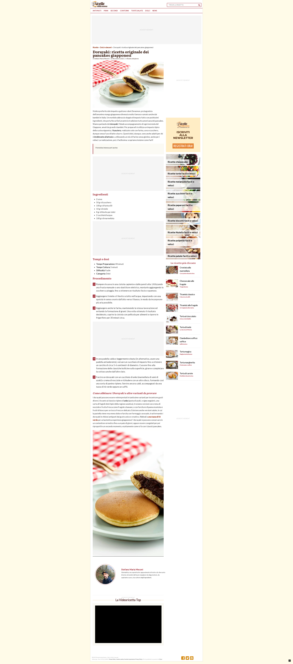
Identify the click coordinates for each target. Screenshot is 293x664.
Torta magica (185, 351)
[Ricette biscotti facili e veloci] (183, 223)
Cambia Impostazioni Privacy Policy (133, 659)
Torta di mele (185, 327)
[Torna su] (290, 661)
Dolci (147, 11)
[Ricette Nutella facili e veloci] (183, 235)
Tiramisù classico (187, 294)
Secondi (114, 11)
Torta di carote (186, 373)
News (154, 11)
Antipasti (97, 11)
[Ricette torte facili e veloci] (183, 176)
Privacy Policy (112, 659)
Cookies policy (120, 659)
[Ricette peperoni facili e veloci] (183, 211)
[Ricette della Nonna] (99, 6)
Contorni (124, 11)
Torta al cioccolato (188, 316)
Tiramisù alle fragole (189, 305)
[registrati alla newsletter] (183, 151)
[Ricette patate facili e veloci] (183, 258)
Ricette (95, 47)
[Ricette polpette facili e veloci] (183, 247)
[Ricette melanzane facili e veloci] (183, 188)
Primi (106, 11)
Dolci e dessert (106, 47)
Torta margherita (187, 362)
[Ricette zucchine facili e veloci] (183, 200)
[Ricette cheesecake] (183, 164)
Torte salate (137, 11)
